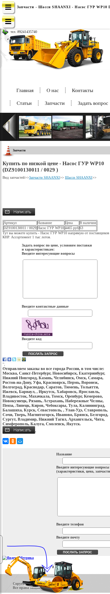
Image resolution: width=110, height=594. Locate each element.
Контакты (82, 90)
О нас (53, 90)
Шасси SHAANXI (78, 178)
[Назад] (10, 127)
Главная (25, 90)
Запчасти (55, 103)
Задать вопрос (93, 103)
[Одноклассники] (13, 441)
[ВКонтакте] (6, 441)
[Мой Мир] (20, 441)
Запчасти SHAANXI (44, 178)
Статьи (24, 103)
